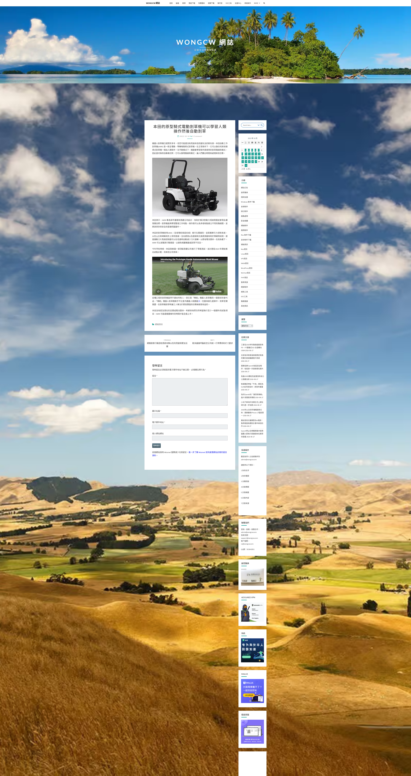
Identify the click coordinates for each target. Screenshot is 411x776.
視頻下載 (211, 3)
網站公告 (244, 188)
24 (246, 162)
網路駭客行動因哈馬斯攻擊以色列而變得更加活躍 (167, 343)
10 (246, 154)
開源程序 (244, 287)
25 (249, 162)
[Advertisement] (205, 104)
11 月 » (248, 169)
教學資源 (244, 282)
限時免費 (244, 197)
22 (262, 158)
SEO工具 (229, 3)
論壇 (177, 3)
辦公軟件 (244, 211)
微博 (183, 3)
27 (256, 162)
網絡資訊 (159, 324)
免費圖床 (201, 3)
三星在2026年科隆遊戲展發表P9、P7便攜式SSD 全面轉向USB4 (252, 348)
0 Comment (197, 136)
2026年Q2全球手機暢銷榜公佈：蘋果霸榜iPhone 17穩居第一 (252, 413)
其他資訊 (244, 306)
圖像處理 (244, 216)
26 (252, 162)
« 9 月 (243, 169)
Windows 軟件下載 (248, 202)
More (256, 3)
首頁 (171, 3)
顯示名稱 (156, 411)
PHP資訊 (244, 277)
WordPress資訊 (246, 268)
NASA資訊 (244, 263)
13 (256, 154)
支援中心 (238, 3)
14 (259, 154)
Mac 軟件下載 (246, 235)
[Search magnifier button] (261, 125)
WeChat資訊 (245, 273)
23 (243, 162)
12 (252, 154)
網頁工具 (244, 292)
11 (249, 154)
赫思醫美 (244, 192)
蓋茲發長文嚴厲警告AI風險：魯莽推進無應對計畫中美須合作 (252, 423)
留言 (154, 376)
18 (249, 158)
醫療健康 (244, 301)
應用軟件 (244, 230)
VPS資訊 (244, 259)
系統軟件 (244, 207)
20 (256, 158)
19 (252, 158)
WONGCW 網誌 (153, 3)
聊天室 (220, 3)
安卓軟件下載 (246, 240)
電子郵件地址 (158, 422)
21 (259, 158)
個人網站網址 (158, 433)
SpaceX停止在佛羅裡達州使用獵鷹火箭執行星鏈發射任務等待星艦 (252, 434)
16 (243, 158)
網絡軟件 (244, 225)
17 (246, 158)
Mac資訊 (244, 249)
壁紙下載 (192, 3)
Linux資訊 (244, 254)
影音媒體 (244, 221)
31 (246, 165)
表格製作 (247, 3)
